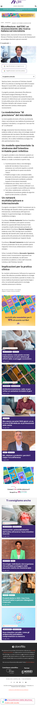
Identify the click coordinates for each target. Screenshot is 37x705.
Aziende (5, 595)
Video (5, 452)
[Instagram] (14, 682)
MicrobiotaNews (30, 662)
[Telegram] (20, 682)
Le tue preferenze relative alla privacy (19, 700)
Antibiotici (6, 386)
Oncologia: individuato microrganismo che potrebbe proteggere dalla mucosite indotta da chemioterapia (18, 566)
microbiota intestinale (9, 289)
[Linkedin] (17, 682)
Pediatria (15, 351)
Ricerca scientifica (15, 291)
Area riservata (7, 351)
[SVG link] (18, 2)
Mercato (12, 595)
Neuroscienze (17, 629)
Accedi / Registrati (19, 6)
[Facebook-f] (11, 682)
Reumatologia (17, 526)
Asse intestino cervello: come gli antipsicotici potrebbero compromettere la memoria (16, 634)
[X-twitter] (23, 682)
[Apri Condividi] (10, 43)
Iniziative (7, 22)
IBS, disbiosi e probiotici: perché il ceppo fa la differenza (16, 456)
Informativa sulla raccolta (10, 703)
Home (2, 22)
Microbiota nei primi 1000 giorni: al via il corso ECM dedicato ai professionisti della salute (18, 423)
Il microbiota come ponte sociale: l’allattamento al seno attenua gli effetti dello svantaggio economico (17, 357)
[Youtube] (26, 682)
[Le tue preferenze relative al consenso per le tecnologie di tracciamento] (3, 702)
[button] (1, 6)
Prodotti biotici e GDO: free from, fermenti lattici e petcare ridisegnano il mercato (18, 600)
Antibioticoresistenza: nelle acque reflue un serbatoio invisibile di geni (17, 390)
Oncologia (6, 560)
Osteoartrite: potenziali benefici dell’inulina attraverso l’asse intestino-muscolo (18, 532)
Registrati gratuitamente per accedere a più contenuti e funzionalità (18, 10)
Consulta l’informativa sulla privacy (18, 689)
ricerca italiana (17, 289)
